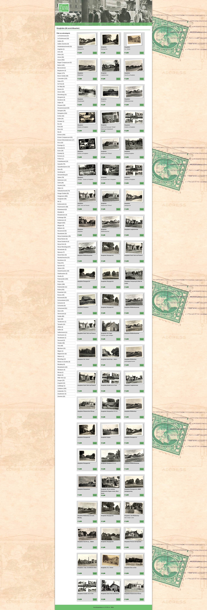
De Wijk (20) (61, 86)
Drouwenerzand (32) (63, 108)
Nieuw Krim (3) (61, 244)
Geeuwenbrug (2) (62, 174)
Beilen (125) (61, 65)
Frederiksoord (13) (62, 161)
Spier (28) (60, 319)
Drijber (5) (60, 102)
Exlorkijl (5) (60, 153)
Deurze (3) (60, 89)
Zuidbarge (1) (61, 385)
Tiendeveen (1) (61, 321)
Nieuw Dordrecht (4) (63, 241)
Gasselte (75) (61, 164)
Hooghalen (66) (61, 198)
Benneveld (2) (61, 68)
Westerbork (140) (62, 367)
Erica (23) (60, 142)
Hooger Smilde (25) (63, 193)
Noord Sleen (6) (62, 255)
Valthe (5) (60, 329)
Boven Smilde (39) (62, 76)
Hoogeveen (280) (62, 196)
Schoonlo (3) (61, 303)
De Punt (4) (60, 84)
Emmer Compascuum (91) (65, 137)
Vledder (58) (61, 343)
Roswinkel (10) (61, 292)
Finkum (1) (60, 158)
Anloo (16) (60, 54)
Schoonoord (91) (62, 308)
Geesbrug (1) (61, 172)
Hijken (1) (60, 188)
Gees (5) (59, 169)
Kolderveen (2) (61, 220)
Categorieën (88, 24)
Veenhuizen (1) (61, 335)
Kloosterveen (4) (62, 215)
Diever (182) (61, 92)
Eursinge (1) (61, 145)
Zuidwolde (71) (61, 391)
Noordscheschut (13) (63, 257)
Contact (118, 24)
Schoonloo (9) (61, 305)
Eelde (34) (60, 118)
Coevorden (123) (62, 78)
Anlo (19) (60, 52)
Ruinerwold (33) (62, 297)
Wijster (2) (60, 375)
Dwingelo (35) (61, 110)
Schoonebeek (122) (63, 300)
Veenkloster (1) (61, 337)
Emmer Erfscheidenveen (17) (65, 140)
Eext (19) (60, 126)
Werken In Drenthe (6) (63, 361)
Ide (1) (59, 201)
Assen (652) (60, 60)
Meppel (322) (61, 223)
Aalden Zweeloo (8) (63, 44)
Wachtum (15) (61, 348)
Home (74, 24)
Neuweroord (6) (61, 231)
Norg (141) (60, 263)
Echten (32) (60, 116)
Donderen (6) (61, 100)
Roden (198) (61, 284)
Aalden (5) (60, 41)
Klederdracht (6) (62, 209)
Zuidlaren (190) (61, 388)
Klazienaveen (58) (62, 206)
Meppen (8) (60, 225)
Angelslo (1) (60, 49)
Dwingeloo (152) (62, 113)
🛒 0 (133, 24)
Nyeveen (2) (61, 265)
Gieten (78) (60, 177)
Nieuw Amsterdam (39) (64, 236)
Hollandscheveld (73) (63, 190)
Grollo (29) (60, 182)
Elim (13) (60, 129)
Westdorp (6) (61, 364)
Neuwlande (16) (62, 233)
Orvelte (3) (60, 276)
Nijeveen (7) (61, 252)
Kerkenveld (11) (62, 204)
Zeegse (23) (60, 380)
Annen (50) (60, 57)
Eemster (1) (60, 121)
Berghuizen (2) (61, 70)
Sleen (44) (60, 311)
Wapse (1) (60, 351)
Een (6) (59, 124)
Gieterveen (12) (61, 180)
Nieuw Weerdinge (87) (63, 247)
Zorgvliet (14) (61, 383)
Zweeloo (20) (61, 396)
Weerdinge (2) (61, 359)
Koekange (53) (61, 217)
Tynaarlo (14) (61, 324)
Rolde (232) (60, 289)
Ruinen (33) (60, 295)
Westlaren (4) (61, 369)
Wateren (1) (60, 356)
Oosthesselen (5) (62, 273)
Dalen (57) (60, 81)
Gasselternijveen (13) (63, 166)
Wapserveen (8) (62, 353)
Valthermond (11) (62, 332)
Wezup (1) (60, 372)
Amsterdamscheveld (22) (64, 46)
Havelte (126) (61, 185)
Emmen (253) (61, 134)
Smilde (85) (60, 316)
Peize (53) (60, 281)
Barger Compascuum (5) (64, 62)
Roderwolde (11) (62, 287)
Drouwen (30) (61, 105)
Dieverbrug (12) (61, 94)
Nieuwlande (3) (61, 249)
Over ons (103, 24)
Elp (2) (59, 132)
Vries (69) (60, 345)
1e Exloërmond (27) (63, 36)
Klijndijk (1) (60, 212)
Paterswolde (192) (62, 279)
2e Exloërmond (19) (63, 38)
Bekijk (94, 53)
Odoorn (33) (60, 268)
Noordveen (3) (61, 260)
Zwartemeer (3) (61, 393)
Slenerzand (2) (61, 313)
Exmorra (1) (60, 156)
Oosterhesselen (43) (63, 271)
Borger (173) (61, 73)
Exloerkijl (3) (61, 148)
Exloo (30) (60, 150)
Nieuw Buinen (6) (62, 239)
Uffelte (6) (60, 327)
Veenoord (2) (61, 340)
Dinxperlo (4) (61, 97)
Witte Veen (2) (61, 377)
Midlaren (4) (60, 228)
